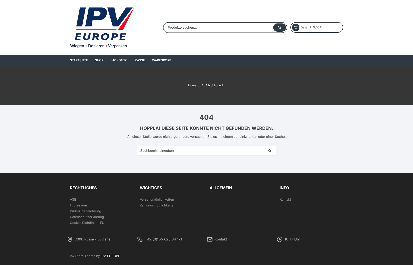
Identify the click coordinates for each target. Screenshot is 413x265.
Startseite (79, 60)
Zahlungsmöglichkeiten (158, 205)
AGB (73, 199)
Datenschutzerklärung (87, 217)
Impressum (78, 205)
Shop (99, 60)
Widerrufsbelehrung (85, 211)
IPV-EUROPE (110, 256)
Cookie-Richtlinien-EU (87, 223)
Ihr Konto (119, 60)
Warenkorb (161, 60)
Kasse (140, 60)
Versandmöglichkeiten (157, 199)
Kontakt (285, 199)
